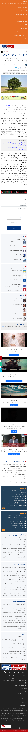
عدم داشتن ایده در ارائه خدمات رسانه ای (17, 523)
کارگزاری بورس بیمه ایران (17, 270)
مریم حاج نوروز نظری (17, 304)
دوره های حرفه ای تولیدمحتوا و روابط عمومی (14, 449)
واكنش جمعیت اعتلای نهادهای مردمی (14, 381)
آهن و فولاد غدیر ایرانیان (17, 284)
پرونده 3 (1, 370)
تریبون (20, 289)
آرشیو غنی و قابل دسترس (20, 498)
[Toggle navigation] (25, 47)
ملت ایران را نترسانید (14, 374)
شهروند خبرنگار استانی (22, 691)
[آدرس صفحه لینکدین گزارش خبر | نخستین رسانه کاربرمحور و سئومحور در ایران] (18, 672)
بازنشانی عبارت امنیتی (14, 222)
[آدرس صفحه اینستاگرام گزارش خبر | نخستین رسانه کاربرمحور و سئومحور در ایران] (23, 672)
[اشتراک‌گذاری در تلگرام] (16, 68)
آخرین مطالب (21, 634)
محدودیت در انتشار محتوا (20, 527)
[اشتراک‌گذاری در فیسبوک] (20, 68)
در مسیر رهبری (14, 405)
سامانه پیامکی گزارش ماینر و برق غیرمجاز (17, 554)
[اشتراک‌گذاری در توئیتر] (18, 68)
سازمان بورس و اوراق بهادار (16, 275)
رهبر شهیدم (14, 431)
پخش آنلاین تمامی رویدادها (19, 500)
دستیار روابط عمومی (22, 700)
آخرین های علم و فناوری (19, 564)
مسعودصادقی (19, 309)
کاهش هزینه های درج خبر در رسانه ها (17, 505)
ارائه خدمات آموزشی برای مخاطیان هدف (17, 502)
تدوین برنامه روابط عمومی (21, 696)
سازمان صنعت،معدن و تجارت (16, 279)
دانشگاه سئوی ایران (18, 259)
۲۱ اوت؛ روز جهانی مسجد (20, 542)
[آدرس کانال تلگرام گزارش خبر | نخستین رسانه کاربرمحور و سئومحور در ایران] (14, 672)
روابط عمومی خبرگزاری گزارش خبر (15, 245)
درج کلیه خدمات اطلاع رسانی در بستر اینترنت (16, 504)
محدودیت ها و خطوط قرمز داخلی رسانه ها (17, 521)
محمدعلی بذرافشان (18, 300)
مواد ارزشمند (5, 73)
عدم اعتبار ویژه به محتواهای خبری (18, 525)
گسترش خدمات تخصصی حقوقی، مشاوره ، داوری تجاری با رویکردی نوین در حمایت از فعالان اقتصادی (14, 3)
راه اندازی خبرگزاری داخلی (20, 495)
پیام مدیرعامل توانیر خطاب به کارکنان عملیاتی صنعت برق (14, 552)
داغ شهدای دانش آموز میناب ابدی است (14, 350)
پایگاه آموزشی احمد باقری (16, 241)
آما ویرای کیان (10, 728)
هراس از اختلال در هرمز (20, 636)
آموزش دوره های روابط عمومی (20, 694)
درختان (13, 73)
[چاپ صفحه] (4, 51)
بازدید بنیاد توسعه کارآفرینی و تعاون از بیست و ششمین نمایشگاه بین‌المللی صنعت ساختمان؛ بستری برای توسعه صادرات (14, 589)
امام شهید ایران (14, 424)
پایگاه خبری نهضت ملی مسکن (15, 250)
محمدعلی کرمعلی (18, 313)
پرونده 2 (1, 364)
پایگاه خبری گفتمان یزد (17, 255)
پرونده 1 (1, 358)
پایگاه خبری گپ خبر (20, 65)
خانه (26, 52)
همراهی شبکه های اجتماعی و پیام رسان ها (17, 496)
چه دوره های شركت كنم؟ (14, 454)
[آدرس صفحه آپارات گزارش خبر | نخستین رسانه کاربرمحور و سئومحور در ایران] (5, 672)
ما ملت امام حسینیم (14, 354)
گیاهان (10, 73)
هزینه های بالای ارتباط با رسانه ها (18, 520)
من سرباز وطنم (14, 400)
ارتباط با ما (24, 702)
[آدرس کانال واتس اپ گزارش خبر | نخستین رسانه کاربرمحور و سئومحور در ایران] (9, 672)
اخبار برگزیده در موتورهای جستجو (17, 535)
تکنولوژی (18, 73)
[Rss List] (14, 39)
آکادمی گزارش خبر (22, 698)
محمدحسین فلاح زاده (17, 318)
